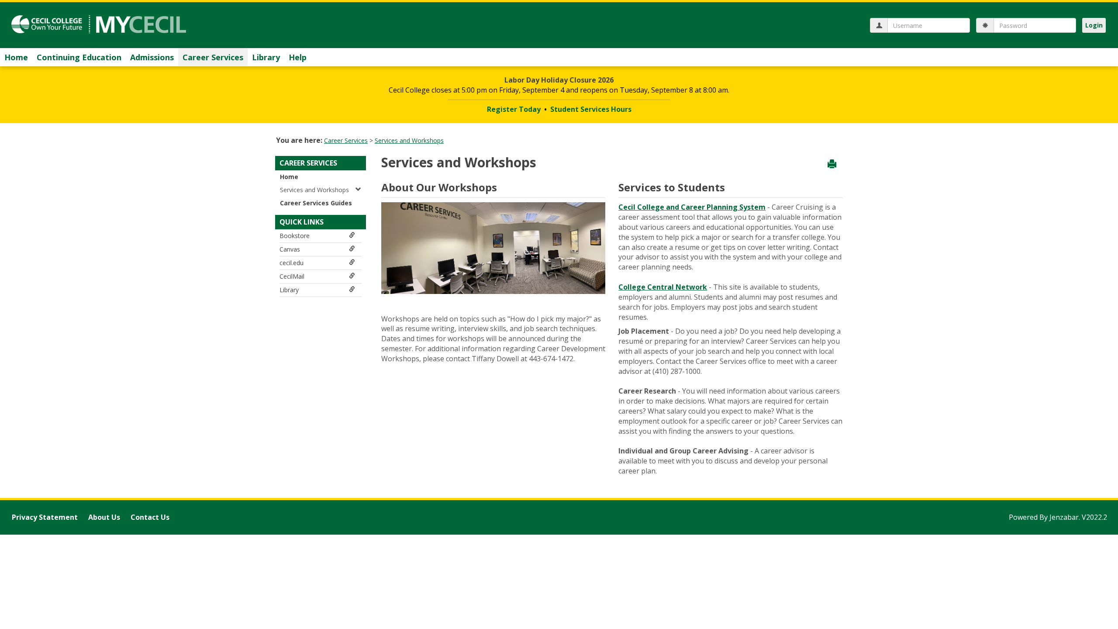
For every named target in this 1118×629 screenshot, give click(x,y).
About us (104, 517)
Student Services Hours (590, 109)
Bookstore (295, 236)
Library (266, 57)
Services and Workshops (409, 140)
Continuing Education (79, 57)
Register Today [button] (514, 109)
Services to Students (671, 187)
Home (16, 57)
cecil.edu (292, 263)
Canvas (290, 249)
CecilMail (292, 276)
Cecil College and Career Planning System (692, 207)
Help (298, 57)
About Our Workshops (439, 187)
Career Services (213, 57)
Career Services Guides (316, 203)
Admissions (152, 57)
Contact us (150, 517)
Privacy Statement (45, 517)
